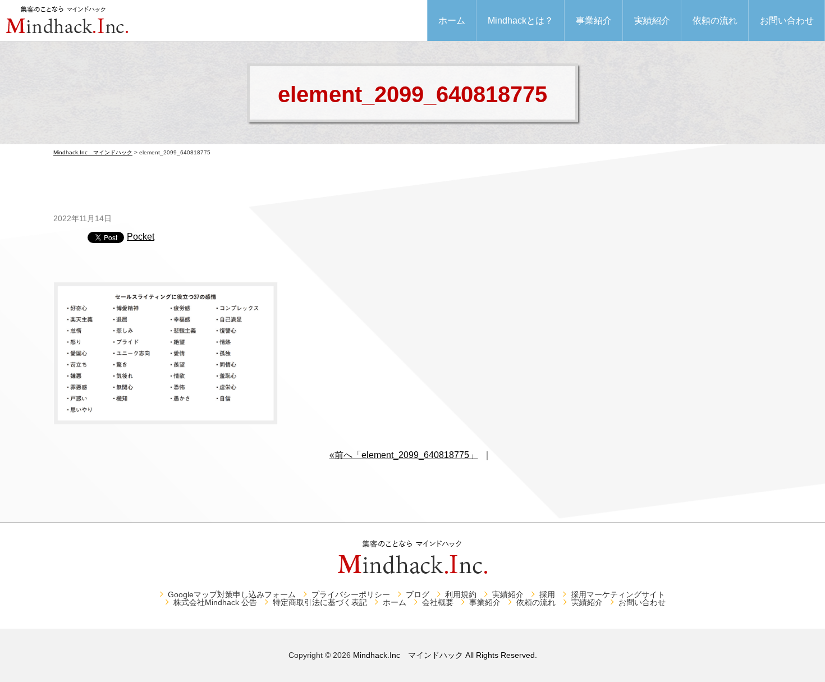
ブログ (417, 594)
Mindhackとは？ (520, 20)
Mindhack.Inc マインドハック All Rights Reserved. (445, 655)
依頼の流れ (715, 20)
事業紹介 (594, 20)
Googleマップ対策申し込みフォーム (232, 594)
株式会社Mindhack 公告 (215, 602)
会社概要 (437, 602)
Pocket (140, 236)
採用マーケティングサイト (618, 594)
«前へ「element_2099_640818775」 (403, 455)
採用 (547, 594)
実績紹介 (652, 20)
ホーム (451, 20)
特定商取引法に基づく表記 (320, 602)
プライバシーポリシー (350, 594)
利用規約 (460, 594)
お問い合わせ (787, 20)
